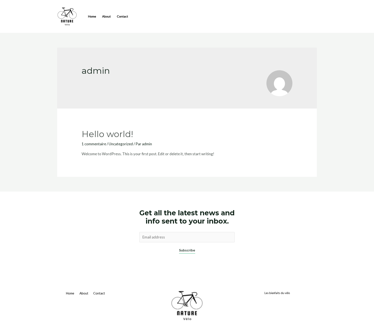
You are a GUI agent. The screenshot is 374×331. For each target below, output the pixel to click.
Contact (122, 16)
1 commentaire (94, 144)
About (106, 16)
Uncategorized (121, 144)
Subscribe (187, 250)
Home (92, 16)
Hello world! (107, 134)
